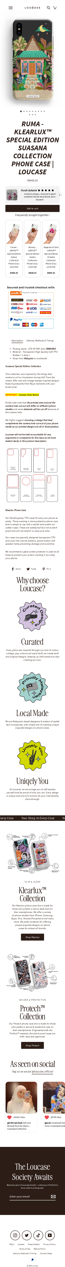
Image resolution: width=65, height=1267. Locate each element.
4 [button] (30, 112)
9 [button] (45, 112)
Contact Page (46, 1253)
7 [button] (39, 112)
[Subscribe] (53, 1196)
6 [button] (36, 112)
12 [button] (36, 115)
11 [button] (33, 115)
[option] (32, 59)
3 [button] (27, 112)
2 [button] (24, 112)
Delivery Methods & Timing (40, 340)
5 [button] (33, 112)
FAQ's (11, 1244)
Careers (21, 1244)
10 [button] (30, 115)
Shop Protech (32, 1045)
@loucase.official (42, 1071)
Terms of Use (24, 1249)
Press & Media (34, 1244)
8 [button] (42, 112)
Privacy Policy (49, 1244)
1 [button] (21, 111)
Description (17, 340)
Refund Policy (40, 1249)
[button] (5, 195)
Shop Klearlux (32, 937)
